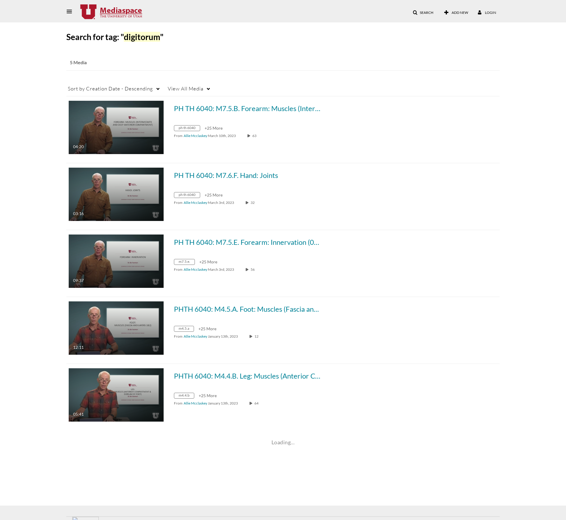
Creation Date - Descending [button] (110, 88)
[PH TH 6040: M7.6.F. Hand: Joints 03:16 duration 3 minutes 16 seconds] (116, 193)
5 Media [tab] (78, 62)
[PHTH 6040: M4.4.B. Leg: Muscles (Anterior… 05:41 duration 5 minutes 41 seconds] (116, 394)
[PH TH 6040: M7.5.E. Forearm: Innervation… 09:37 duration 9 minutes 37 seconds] (116, 260)
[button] (71, 11)
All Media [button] (185, 88)
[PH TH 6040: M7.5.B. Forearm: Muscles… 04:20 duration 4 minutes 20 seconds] (116, 126)
